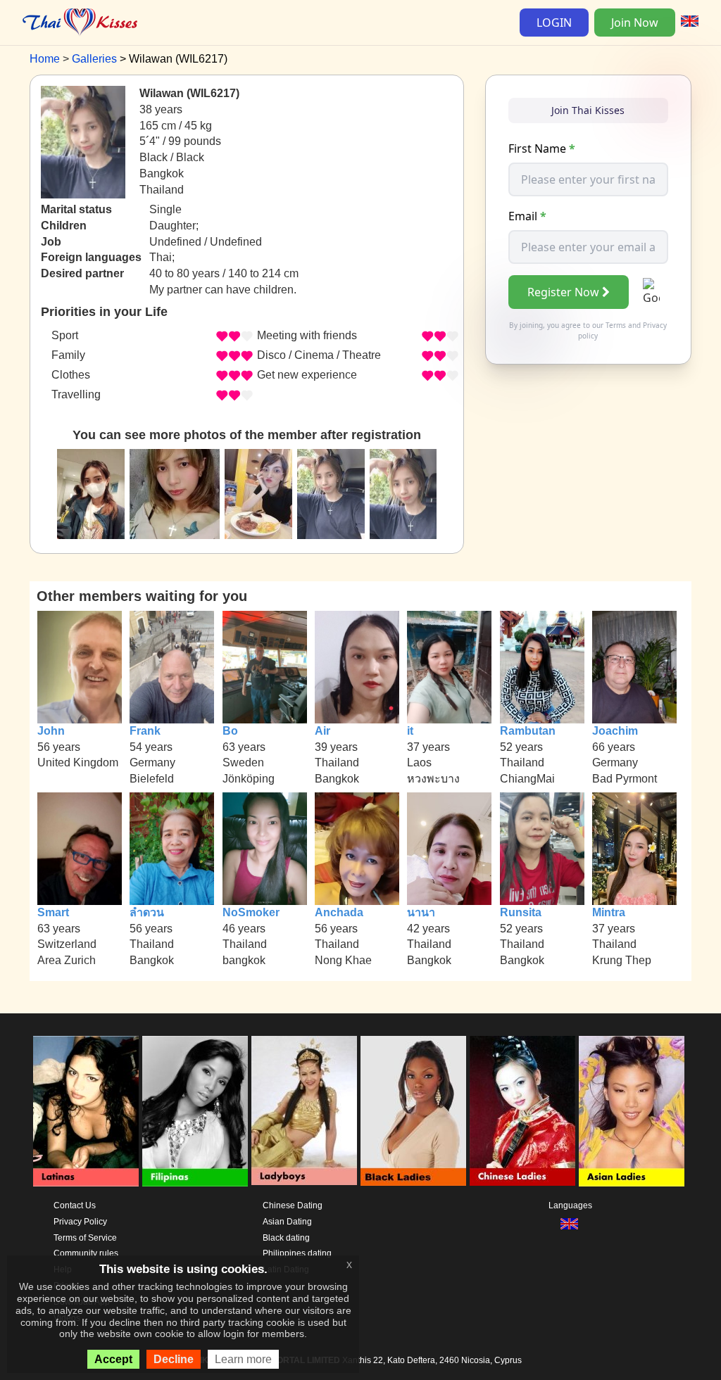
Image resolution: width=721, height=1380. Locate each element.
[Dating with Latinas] (86, 1111)
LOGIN (554, 22)
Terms (616, 325)
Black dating (286, 1238)
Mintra (608, 912)
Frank (145, 731)
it (410, 731)
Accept (113, 1359)
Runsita (520, 912)
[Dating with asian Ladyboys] (304, 1111)
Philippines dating (297, 1253)
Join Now (634, 22)
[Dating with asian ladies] (631, 1111)
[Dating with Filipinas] (195, 1111)
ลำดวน (147, 912)
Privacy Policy (80, 1222)
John (51, 731)
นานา (421, 912)
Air (322, 731)
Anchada (339, 912)
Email (527, 216)
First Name (541, 148)
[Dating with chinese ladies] (522, 1111)
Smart (53, 912)
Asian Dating (287, 1222)
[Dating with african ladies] (413, 1111)
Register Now (563, 292)
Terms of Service (85, 1238)
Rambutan (528, 731)
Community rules (86, 1253)
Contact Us (75, 1205)
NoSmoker (251, 912)
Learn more (243, 1359)
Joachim (615, 731)
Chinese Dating (292, 1205)
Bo (230, 731)
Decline (173, 1359)
